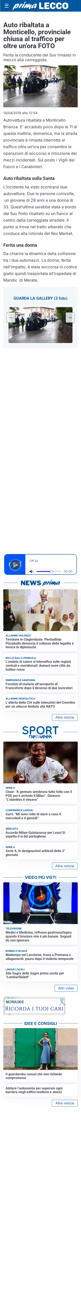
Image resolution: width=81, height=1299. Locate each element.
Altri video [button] (66, 988)
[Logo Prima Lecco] (40, 6)
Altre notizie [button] (64, 717)
